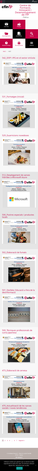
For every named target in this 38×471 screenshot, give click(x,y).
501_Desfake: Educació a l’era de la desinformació (18, 291)
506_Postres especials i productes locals (18, 215)
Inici (4, 51)
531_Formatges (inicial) (13, 96)
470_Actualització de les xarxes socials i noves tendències (16, 406)
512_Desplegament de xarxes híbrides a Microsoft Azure (16, 176)
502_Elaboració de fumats (14, 252)
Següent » (22, 440)
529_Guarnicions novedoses (15, 135)
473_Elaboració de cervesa (14, 370)
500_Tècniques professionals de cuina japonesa (17, 331)
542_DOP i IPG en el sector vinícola (18, 57)
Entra (35, 1)
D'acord (19, 468)
